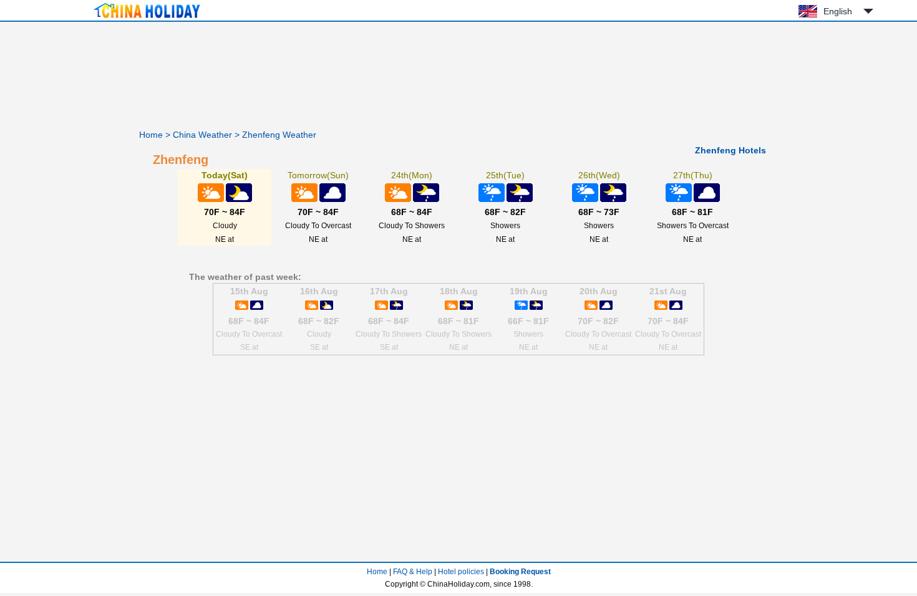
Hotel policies (461, 571)
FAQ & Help (412, 571)
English (837, 11)
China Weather (202, 135)
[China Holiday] (146, 18)
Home (151, 135)
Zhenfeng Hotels (730, 150)
